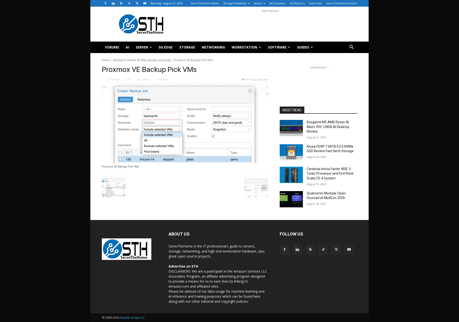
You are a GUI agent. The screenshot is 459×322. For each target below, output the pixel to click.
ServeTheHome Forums (341, 3)
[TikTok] (129, 3)
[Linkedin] (113, 3)
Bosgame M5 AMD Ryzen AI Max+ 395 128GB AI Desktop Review (328, 126)
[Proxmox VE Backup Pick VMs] (185, 121)
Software (277, 47)
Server (142, 47)
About (258, 3)
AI (127, 47)
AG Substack (277, 3)
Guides (303, 47)
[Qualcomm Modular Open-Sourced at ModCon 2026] (291, 199)
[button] (351, 47)
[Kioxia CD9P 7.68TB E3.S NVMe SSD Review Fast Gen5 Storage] (291, 152)
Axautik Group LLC (132, 318)
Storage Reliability (234, 3)
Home (106, 60)
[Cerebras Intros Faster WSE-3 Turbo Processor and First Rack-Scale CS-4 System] (291, 175)
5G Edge (166, 47)
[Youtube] (144, 3)
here (256, 296)
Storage (187, 47)
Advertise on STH (183, 266)
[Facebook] (105, 3)
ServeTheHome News (205, 3)
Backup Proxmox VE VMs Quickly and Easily (142, 60)
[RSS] (121, 3)
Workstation (244, 47)
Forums (112, 47)
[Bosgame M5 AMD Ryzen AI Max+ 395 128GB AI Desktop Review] (291, 128)
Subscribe (315, 3)
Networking (213, 47)
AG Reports (297, 3)
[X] (137, 3)
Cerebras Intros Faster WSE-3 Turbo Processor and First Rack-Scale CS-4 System (331, 173)
